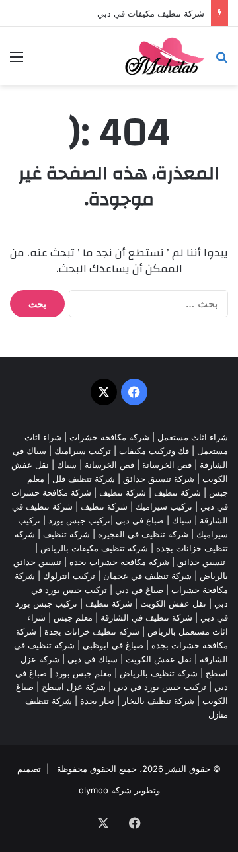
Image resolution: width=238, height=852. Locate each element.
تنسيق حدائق (201, 562)
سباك (67, 464)
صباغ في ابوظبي (113, 645)
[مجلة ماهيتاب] (164, 56)
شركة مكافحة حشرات (109, 437)
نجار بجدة (97, 700)
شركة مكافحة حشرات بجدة (119, 562)
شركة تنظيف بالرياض (159, 673)
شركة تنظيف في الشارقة (146, 617)
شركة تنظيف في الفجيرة (143, 534)
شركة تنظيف (177, 492)
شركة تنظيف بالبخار (158, 700)
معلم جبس (73, 617)
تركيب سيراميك (164, 506)
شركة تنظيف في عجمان (147, 575)
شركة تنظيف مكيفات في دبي (150, 13)
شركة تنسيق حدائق (158, 478)
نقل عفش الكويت (173, 603)
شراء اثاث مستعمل (192, 437)
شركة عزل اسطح (74, 686)
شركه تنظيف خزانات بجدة (91, 631)
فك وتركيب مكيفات (154, 450)
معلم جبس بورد (83, 673)
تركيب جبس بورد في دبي (160, 686)
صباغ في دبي (139, 589)
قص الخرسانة (167, 464)
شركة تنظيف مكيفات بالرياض (94, 548)
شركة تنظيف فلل (83, 478)
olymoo (93, 790)
